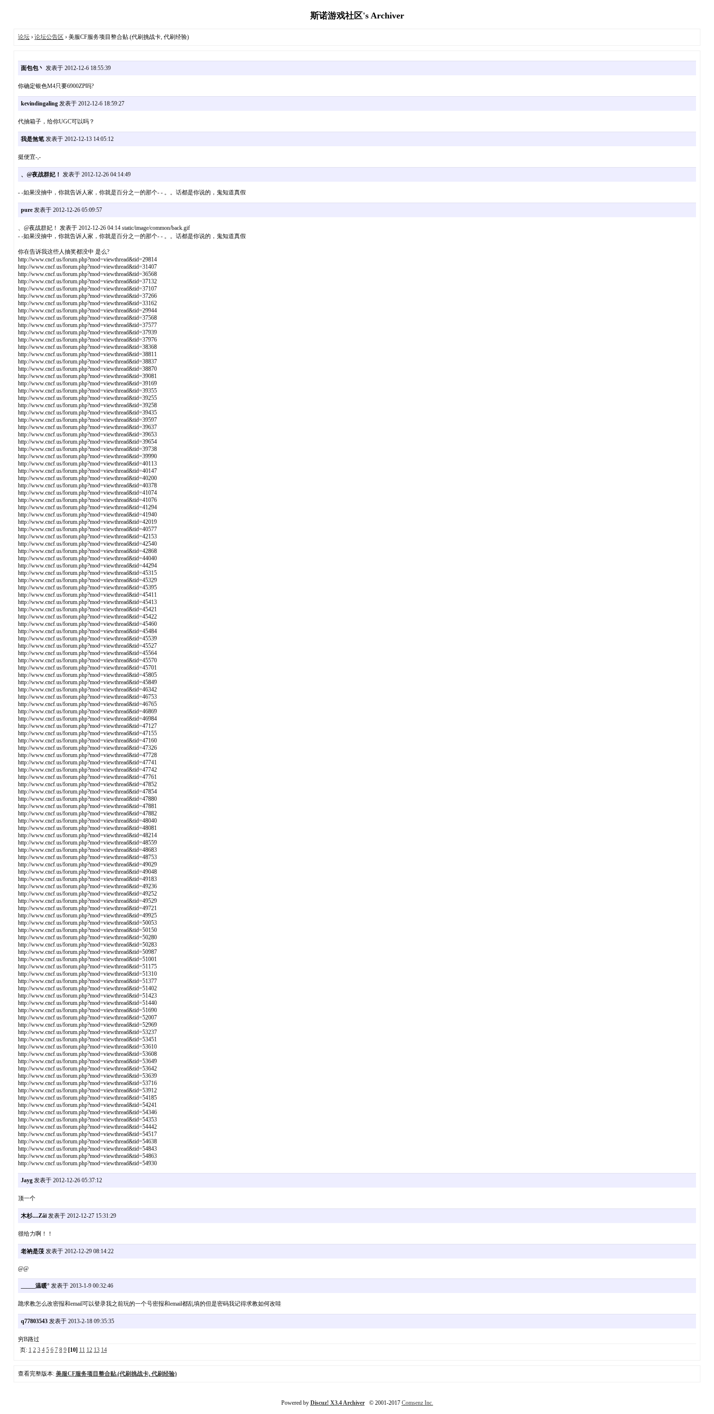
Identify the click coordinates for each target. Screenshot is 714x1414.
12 (89, 1349)
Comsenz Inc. (417, 1402)
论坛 (24, 37)
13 (97, 1349)
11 (82, 1349)
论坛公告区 (49, 37)
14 (104, 1349)
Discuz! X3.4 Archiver (337, 1402)
